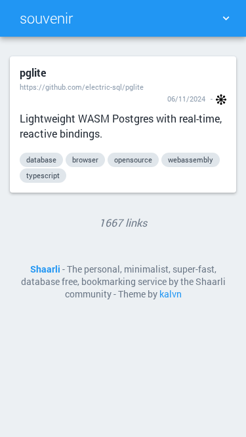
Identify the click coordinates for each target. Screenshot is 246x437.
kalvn (170, 294)
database (41, 159)
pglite (33, 72)
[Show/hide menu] (225, 18)
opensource (133, 159)
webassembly (190, 159)
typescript (43, 175)
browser (85, 159)
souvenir (46, 18)
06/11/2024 (186, 99)
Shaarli (45, 269)
